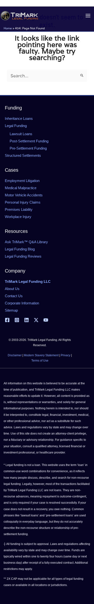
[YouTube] (45, 320)
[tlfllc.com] (19, 15)
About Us (12, 289)
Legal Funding (16, 126)
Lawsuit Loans (21, 134)
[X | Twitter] (36, 320)
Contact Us (14, 296)
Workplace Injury (18, 217)
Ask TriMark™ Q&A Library (26, 242)
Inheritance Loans (19, 118)
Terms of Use (39, 360)
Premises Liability (19, 209)
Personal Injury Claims (22, 202)
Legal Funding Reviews (23, 256)
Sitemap (11, 310)
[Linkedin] (26, 320)
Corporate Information (22, 303)
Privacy (65, 355)
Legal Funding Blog (20, 249)
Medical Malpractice (20, 188)
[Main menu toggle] (88, 16)
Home (8, 28)
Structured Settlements (23, 155)
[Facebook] (7, 320)
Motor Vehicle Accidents (24, 195)
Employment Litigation (22, 181)
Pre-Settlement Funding (28, 148)
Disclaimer (15, 355)
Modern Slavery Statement (41, 355)
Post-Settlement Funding (29, 141)
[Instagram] (16, 320)
